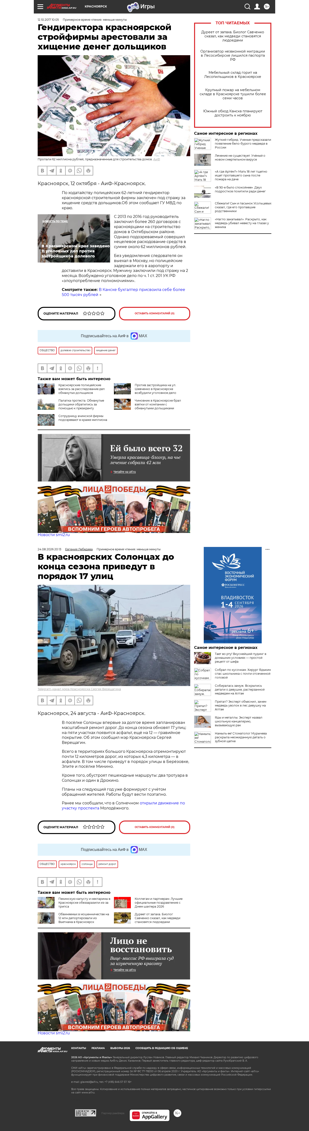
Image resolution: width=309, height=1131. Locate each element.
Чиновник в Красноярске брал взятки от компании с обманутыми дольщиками (158, 404)
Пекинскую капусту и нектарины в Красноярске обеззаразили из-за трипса (84, 902)
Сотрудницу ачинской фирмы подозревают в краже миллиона (82, 418)
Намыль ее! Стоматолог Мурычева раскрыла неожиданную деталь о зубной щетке (241, 737)
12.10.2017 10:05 (48, 19)
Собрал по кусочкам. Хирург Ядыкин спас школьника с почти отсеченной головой (243, 673)
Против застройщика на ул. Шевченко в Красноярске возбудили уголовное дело (155, 389)
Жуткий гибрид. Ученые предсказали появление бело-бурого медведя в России (243, 143)
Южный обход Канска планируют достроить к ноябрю (232, 113)
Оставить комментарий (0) (155, 313)
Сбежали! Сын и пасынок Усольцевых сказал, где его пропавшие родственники (243, 207)
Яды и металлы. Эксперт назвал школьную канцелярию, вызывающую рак (238, 721)
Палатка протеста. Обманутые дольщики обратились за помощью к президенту (81, 404)
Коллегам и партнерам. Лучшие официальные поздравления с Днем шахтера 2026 (159, 902)
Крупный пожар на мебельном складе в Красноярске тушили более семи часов (233, 94)
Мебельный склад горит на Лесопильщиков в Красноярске (232, 75)
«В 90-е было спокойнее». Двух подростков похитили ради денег (240, 189)
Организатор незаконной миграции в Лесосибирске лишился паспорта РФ (232, 55)
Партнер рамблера (112, 1113)
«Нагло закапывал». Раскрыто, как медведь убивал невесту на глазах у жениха (242, 223)
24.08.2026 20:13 (49, 549)
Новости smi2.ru (54, 534)
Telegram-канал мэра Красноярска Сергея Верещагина (79, 689)
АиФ (156, 159)
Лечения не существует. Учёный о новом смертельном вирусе (240, 157)
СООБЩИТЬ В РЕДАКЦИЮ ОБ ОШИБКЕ (161, 1048)
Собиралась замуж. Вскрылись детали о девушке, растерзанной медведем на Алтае (240, 689)
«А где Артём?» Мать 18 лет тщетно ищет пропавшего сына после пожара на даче (241, 175)
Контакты (78, 1048)
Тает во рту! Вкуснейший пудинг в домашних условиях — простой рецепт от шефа (240, 657)
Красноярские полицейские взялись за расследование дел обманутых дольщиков (81, 389)
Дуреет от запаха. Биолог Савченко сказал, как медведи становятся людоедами (232, 36)
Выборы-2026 (120, 1048)
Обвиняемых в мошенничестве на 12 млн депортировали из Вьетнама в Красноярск (83, 918)
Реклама (98, 1048)
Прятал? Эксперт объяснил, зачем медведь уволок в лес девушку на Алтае (240, 705)
